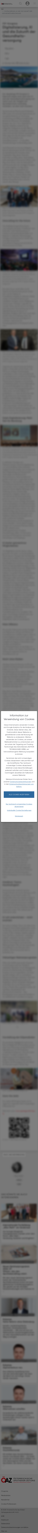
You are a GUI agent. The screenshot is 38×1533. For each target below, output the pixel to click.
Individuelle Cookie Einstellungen (19, 810)
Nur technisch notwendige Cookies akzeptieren (19, 805)
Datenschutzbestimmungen (20, 782)
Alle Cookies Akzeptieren (19, 795)
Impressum (19, 816)
